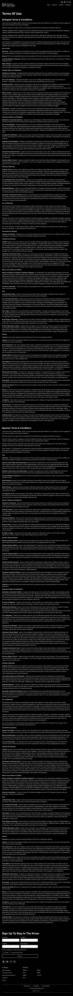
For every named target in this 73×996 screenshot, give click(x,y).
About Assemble (6, 970)
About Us (54, 5)
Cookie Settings (45, 986)
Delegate (6, 952)
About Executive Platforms (8, 975)
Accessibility (36, 986)
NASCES (25, 970)
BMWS (38, 970)
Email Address (24, 943)
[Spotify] (62, 2)
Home (48, 5)
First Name (5, 937)
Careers (4, 980)
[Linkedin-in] (70, 2)
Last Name (23, 937)
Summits (61, 5)
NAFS (24, 972)
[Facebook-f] (67, 2)
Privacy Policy (27, 986)
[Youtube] (64, 2)
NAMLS (24, 975)
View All (39, 975)
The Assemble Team (7, 972)
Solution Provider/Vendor (17, 952)
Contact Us (68, 5)
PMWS (38, 972)
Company (5, 943)
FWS (24, 977)
